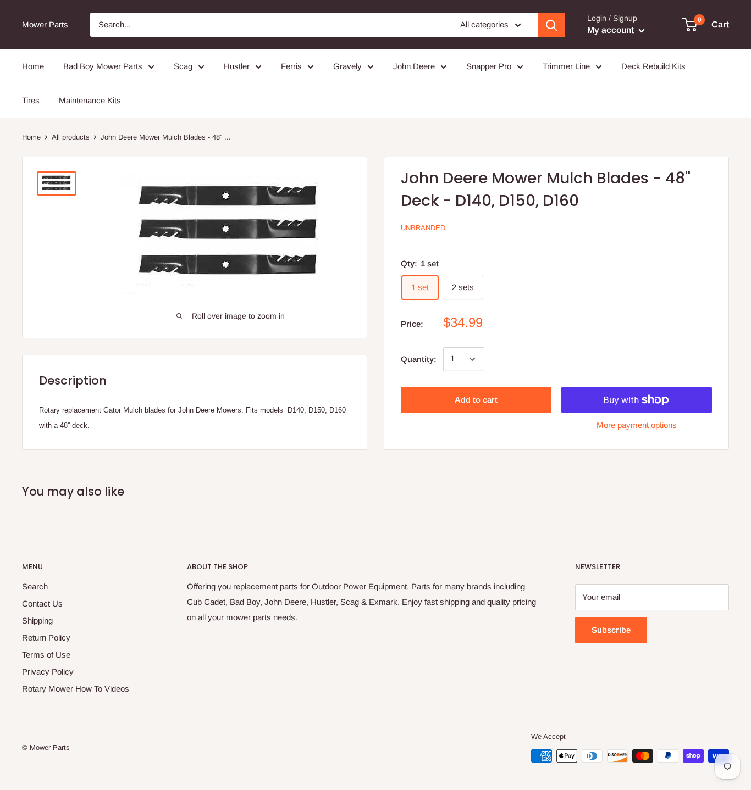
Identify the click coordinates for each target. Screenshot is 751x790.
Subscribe (611, 630)
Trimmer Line (566, 66)
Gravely (347, 66)
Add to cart (476, 399)
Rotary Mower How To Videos (75, 688)
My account (611, 30)
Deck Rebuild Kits (653, 66)
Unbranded (423, 228)
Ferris (291, 66)
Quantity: (419, 359)
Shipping (37, 620)
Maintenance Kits (90, 100)
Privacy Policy (48, 671)
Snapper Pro (488, 66)
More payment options (637, 425)
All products (71, 137)
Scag (183, 66)
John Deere (414, 66)
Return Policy (46, 637)
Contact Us (42, 603)
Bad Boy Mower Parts (102, 66)
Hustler (237, 66)
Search (35, 586)
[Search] (551, 25)
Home (33, 66)
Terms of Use (46, 654)
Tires (31, 100)
